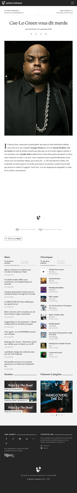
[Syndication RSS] (6, 443)
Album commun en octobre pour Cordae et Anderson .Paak (17, 271)
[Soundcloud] (27, 439)
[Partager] (46, 34)
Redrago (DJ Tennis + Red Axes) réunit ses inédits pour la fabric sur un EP (20, 343)
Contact (46, 446)
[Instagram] (13, 439)
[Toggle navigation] (72, 3)
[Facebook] (31, 34)
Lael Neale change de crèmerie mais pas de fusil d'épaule (19, 353)
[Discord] (20, 439)
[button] (51, 415)
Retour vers (14, 239)
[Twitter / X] (36, 34)
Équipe (45, 448)
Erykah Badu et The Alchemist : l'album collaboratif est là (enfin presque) (20, 323)
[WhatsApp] (41, 34)
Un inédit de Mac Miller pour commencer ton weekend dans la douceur (18, 282)
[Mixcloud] (33, 439)
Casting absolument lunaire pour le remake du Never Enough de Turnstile (19, 293)
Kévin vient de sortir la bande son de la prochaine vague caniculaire (19, 313)
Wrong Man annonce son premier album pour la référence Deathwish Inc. (19, 364)
